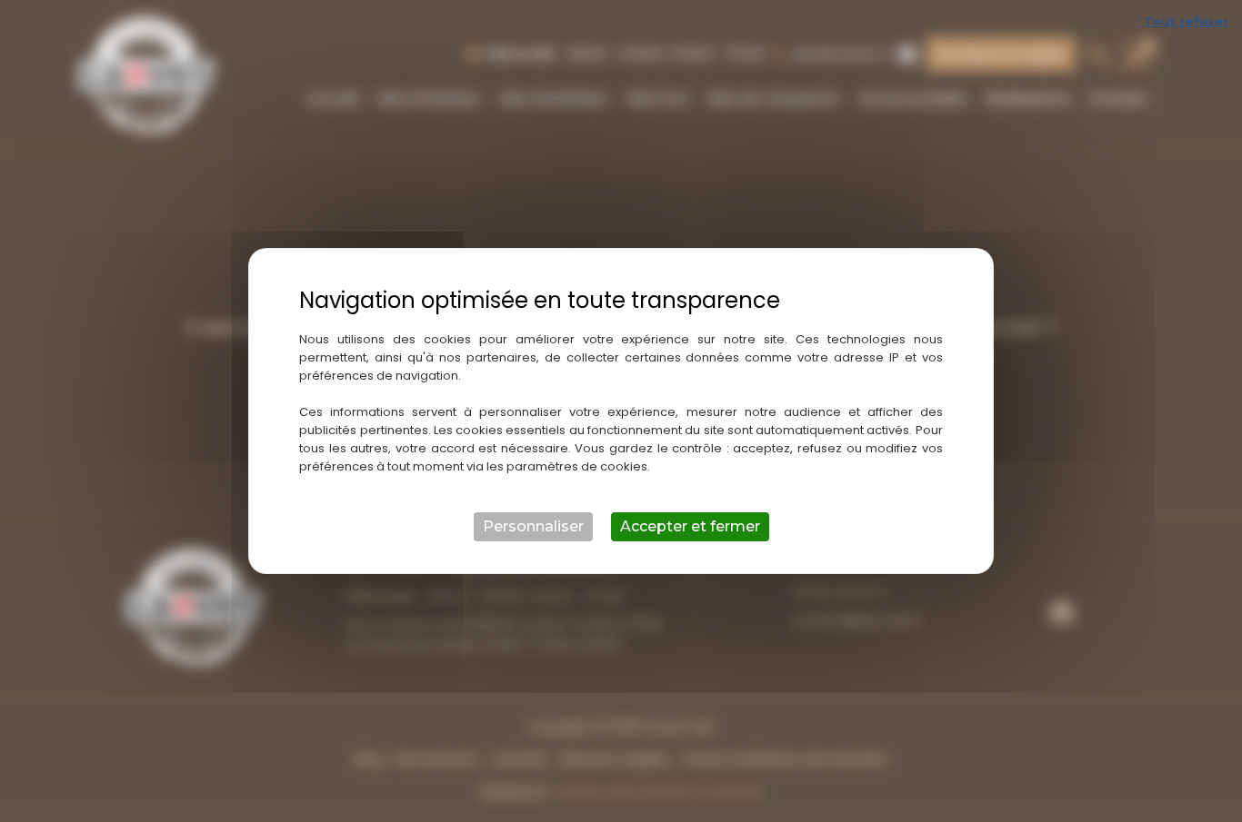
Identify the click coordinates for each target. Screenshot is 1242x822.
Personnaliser (533, 526)
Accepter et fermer (690, 526)
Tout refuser (1186, 21)
